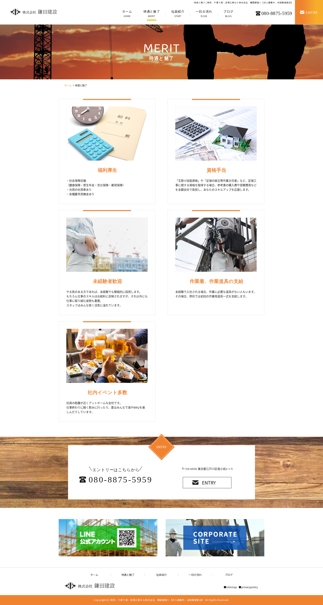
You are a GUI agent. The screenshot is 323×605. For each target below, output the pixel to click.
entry (209, 482)
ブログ (228, 13)
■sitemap (230, 587)
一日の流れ (204, 13)
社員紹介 (177, 13)
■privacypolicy (248, 587)
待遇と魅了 (151, 13)
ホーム (127, 13)
